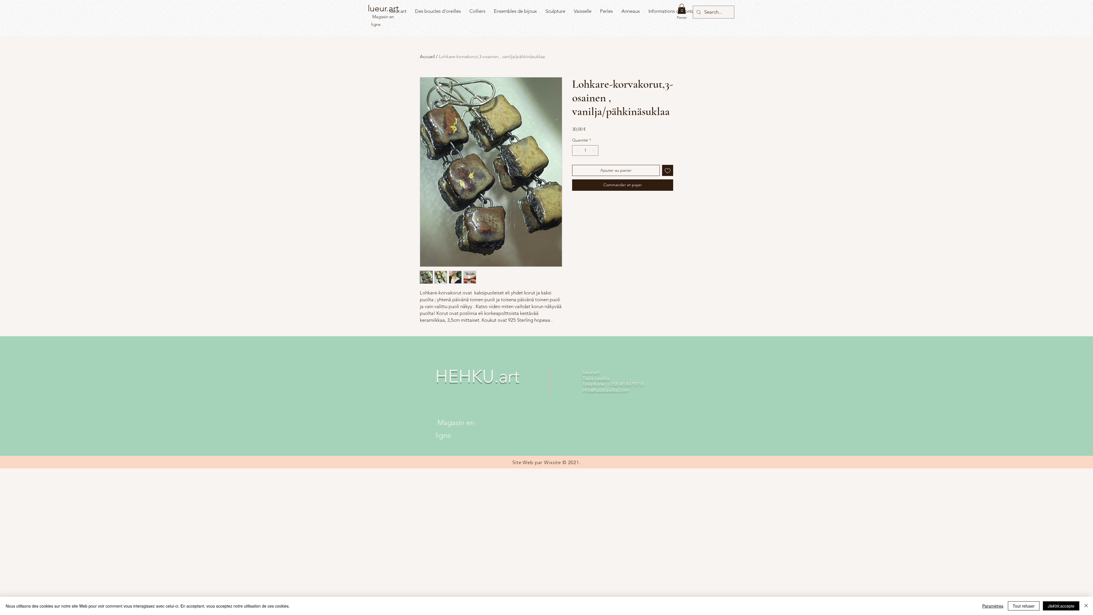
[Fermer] (1086, 605)
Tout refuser (1024, 606)
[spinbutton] (585, 150)
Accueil (427, 56)
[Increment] (593, 150)
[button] (681, 9)
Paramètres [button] (992, 606)
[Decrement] (576, 150)
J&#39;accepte (1061, 606)
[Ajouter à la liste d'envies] (667, 170)
